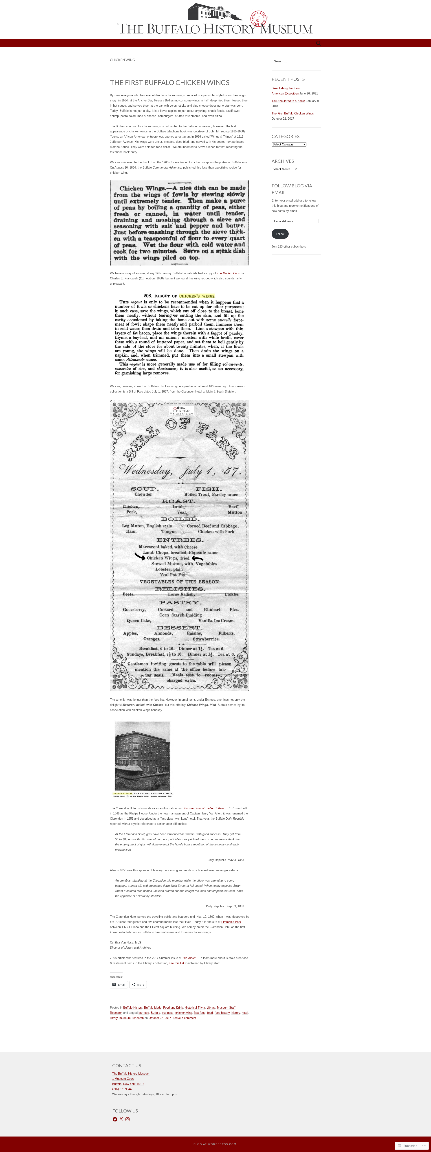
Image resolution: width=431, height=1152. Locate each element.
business (168, 1012)
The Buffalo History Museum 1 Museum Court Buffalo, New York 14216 (131, 1079)
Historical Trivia (195, 1007)
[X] (121, 1119)
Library (211, 1007)
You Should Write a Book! (288, 101)
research (138, 1018)
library (114, 1018)
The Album (189, 958)
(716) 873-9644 (122, 1089)
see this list (176, 963)
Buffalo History (132, 1007)
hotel (245, 1012)
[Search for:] (318, 43)
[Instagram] (127, 1119)
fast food (199, 1012)
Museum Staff (226, 1007)
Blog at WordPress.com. (215, 1144)
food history (222, 1012)
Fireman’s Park (231, 922)
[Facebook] (115, 1119)
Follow (280, 234)
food (210, 1012)
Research (116, 1012)
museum (125, 1018)
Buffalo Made (152, 1007)
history (235, 1012)
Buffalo (155, 1012)
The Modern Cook (228, 273)
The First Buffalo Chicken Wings (293, 113)
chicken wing (183, 1012)
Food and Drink (173, 1007)
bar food (144, 1012)
